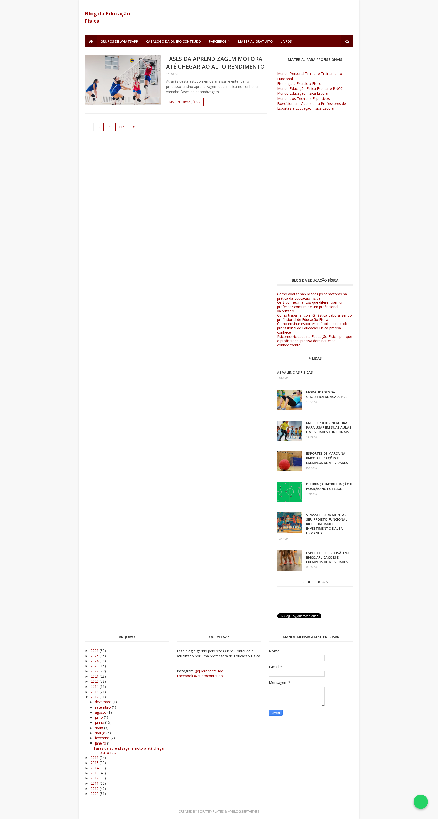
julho (99, 717)
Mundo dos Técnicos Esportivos (303, 98)
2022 (95, 671)
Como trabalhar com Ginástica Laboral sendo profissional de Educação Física (314, 317)
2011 (95, 783)
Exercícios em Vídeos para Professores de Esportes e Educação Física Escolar (311, 106)
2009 (95, 793)
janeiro (101, 743)
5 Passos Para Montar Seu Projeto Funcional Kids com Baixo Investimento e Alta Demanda (326, 524)
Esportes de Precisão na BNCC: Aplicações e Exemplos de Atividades (328, 557)
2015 (95, 762)
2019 (95, 686)
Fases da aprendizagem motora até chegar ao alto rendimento (215, 62)
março (100, 732)
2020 (95, 681)
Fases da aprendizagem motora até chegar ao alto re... (129, 750)
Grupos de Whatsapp (119, 41)
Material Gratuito (255, 41)
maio (99, 727)
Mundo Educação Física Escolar (303, 93)
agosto (101, 712)
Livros (286, 41)
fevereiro (103, 737)
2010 (95, 788)
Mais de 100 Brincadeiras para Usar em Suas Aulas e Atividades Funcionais (328, 427)
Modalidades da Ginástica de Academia (326, 394)
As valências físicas (295, 372)
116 (122, 126)
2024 (95, 660)
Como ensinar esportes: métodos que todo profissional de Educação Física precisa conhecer (312, 328)
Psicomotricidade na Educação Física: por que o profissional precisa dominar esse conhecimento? (314, 341)
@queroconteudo (209, 671)
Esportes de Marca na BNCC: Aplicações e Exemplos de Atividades (327, 458)
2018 (95, 691)
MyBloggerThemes (244, 811)
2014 (95, 768)
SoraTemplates (211, 811)
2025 (95, 655)
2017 (95, 696)
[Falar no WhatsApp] (421, 802)
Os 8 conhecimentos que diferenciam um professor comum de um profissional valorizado (311, 306)
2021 (95, 676)
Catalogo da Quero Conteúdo (173, 41)
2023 (95, 665)
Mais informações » (184, 102)
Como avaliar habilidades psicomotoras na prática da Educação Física (312, 296)
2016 (95, 757)
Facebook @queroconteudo (200, 675)
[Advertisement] (261, 17)
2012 (95, 778)
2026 (95, 650)
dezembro (104, 701)
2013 (95, 773)
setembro (103, 707)
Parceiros (218, 41)
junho (100, 722)
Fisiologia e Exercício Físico (299, 83)
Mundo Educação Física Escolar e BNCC (310, 88)
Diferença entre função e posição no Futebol (329, 486)
